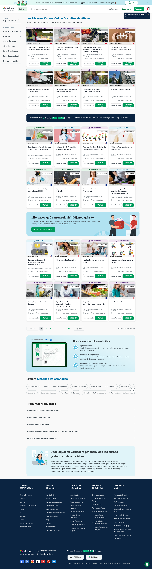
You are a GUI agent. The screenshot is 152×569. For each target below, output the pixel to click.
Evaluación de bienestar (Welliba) (100, 516)
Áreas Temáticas (76, 521)
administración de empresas (122, 393)
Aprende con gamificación (122, 518)
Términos (87, 563)
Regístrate (138, 9)
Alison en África (51, 527)
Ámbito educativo (25, 527)
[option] (33, 386)
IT (20, 512)
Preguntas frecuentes (48, 551)
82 (69, 329)
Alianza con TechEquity (121, 526)
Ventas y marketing (26, 523)
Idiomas (22, 502)
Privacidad (80, 563)
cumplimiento (110, 387)
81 (63, 329)
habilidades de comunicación (94, 393)
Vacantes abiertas (52, 509)
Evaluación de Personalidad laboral (100, 522)
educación (32, 393)
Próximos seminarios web (122, 535)
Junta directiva (51, 498)
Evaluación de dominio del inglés (101, 528)
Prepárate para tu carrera (43, 229)
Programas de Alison (53, 530)
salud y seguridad (60, 387)
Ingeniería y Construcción (28, 505)
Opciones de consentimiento (100, 563)
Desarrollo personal (26, 495)
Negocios (23, 516)
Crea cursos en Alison (121, 505)
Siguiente (79, 328)
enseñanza (125, 387)
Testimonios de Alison (78, 511)
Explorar (22, 9)
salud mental (96, 387)
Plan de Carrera (97, 504)
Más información (34, 63)
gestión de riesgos (48, 393)
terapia (76, 393)
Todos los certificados (78, 498)
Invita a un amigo (119, 522)
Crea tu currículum (98, 495)
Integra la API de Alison (121, 515)
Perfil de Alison (119, 502)
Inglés (22, 509)
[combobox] (11, 19)
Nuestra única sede (52, 505)
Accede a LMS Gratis (120, 495)
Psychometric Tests (98, 508)
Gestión (22, 498)
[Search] (32, 9)
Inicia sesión (126, 9)
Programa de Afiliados (121, 498)
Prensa (48, 523)
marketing (64, 393)
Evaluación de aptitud (101, 511)
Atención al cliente (46, 554)
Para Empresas (113, 9)
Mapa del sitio (127, 563)
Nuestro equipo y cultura (54, 502)
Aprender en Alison (52, 516)
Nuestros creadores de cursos (55, 512)
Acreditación (75, 495)
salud (46, 387)
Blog (47, 520)
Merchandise (118, 539)
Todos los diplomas (77, 502)
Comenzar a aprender (45, 63)
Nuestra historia (51, 495)
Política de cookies (115, 563)
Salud (22, 520)
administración (33, 387)
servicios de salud (79, 387)
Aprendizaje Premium (78, 524)
